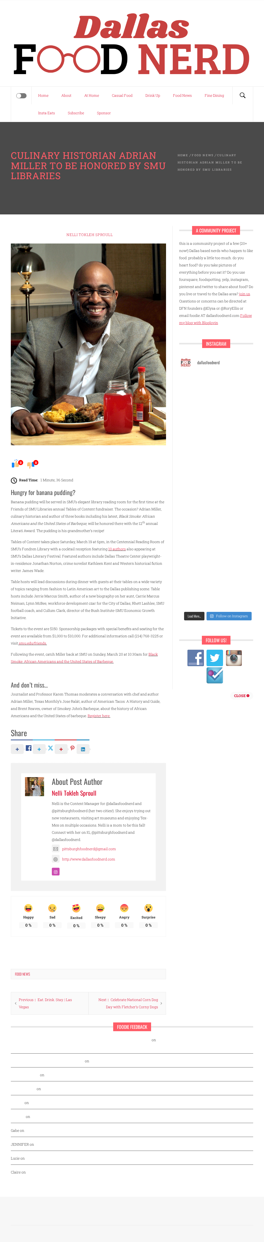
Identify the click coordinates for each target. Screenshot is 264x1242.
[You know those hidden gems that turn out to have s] (238, 503)
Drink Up (152, 95)
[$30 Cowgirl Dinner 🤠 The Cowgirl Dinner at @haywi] (238, 550)
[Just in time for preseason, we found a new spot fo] (198, 456)
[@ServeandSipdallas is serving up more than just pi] (238, 456)
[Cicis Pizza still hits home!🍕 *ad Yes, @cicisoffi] (198, 385)
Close (240, 695)
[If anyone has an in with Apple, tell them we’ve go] (238, 526)
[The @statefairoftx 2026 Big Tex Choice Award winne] (238, 385)
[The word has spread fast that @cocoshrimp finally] (198, 526)
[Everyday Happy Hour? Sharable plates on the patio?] (238, 479)
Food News (182, 95)
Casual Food (122, 95)
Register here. (99, 715)
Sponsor (104, 112)
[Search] (242, 95)
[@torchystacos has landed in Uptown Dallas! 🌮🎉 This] (198, 503)
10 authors (117, 548)
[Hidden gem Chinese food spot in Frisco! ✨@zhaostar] (238, 573)
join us (244, 293)
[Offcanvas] (21, 95)
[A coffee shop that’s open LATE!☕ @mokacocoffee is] (198, 573)
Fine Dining (214, 95)
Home (43, 95)
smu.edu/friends (32, 643)
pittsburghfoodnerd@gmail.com (89, 848)
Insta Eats (46, 112)
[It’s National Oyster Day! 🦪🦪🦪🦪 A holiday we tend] (238, 597)
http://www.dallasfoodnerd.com (88, 859)
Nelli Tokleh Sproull (90, 234)
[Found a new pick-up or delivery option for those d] (198, 432)
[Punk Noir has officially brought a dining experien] (238, 432)
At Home (91, 95)
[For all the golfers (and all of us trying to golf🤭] (238, 409)
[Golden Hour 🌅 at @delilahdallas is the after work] (198, 597)
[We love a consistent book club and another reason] (198, 550)
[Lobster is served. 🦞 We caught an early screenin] (198, 479)
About (66, 95)
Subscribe (76, 112)
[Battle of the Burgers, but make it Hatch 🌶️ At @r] (198, 409)
